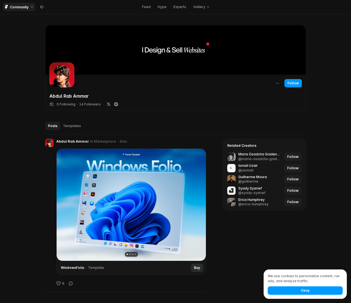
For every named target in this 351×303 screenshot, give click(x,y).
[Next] (197, 205)
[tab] (52, 126)
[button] (49, 143)
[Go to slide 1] (127, 254)
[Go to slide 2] (129, 254)
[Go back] (42, 7)
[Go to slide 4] (135, 254)
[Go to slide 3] (132, 254)
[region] (131, 205)
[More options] (203, 141)
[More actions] (277, 83)
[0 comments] (71, 283)
